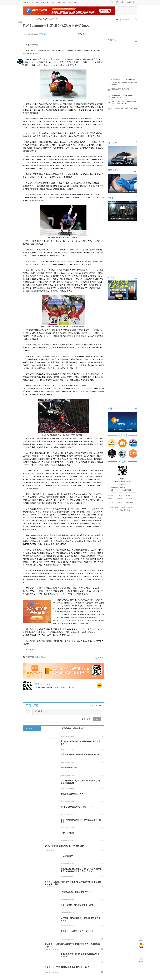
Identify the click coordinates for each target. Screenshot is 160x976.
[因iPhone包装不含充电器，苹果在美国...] (122, 211)
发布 (97, 719)
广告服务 (119, 495)
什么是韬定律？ (67, 856)
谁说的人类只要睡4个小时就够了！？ (76, 807)
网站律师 (119, 502)
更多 (75, 2)
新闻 (32, 2)
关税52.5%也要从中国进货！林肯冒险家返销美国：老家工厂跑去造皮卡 (124, 103)
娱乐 (48, 2)
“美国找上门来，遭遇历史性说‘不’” (75, 892)
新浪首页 (25, 2)
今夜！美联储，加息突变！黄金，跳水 (77, 905)
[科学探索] (112, 453)
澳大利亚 (31, 657)
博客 (58, 2)
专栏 (69, 2)
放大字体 (97, 34)
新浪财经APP (82, 34)
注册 (122, 2)
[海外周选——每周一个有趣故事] (122, 421)
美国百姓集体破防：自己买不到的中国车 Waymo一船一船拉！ (123, 96)
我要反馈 (100, 658)
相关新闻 (29, 728)
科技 (53, 2)
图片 (64, 2)
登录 (83, 719)
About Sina (129, 495)
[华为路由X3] (122, 290)
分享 (122, 34)
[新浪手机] (133, 443)
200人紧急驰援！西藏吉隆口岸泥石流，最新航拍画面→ (124, 83)
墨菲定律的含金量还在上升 (72, 794)
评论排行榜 (130, 79)
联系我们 (110, 498)
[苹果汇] (122, 453)
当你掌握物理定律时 (69, 767)
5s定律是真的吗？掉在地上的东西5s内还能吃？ (81, 754)
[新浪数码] (122, 443)
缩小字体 (91, 34)
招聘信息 (119, 498)
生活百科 (51, 19)
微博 (110, 34)
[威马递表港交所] (122, 156)
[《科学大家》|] (122, 183)
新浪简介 (110, 495)
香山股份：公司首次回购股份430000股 (77, 931)
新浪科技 (39, 19)
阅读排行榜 (115, 79)
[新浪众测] (133, 453)
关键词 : (25, 657)
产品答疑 (110, 502)
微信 (116, 34)
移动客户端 (130, 2)
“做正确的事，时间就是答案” (73, 728)
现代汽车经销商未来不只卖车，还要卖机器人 (124, 108)
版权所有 (127, 510)
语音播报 (141, 953)
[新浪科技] (112, 443)
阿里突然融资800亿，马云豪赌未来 (121, 89)
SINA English (129, 502)
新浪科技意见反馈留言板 (118, 487)
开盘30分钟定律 (67, 833)
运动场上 (42, 657)
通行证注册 (129, 498)
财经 (42, 2)
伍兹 (36, 657)
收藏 (103, 34)
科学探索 (45, 19)
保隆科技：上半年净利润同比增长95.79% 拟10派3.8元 (68, 967)
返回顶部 (141, 967)
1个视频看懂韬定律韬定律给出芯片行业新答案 (64, 846)
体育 (37, 2)
